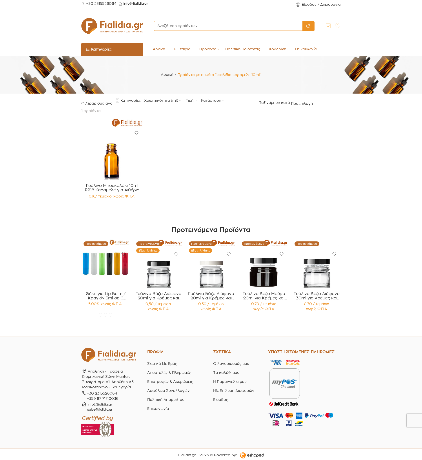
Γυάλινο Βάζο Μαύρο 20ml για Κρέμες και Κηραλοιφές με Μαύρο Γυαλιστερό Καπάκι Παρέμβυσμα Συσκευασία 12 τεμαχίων (264, 296)
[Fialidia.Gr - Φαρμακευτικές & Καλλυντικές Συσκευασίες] (112, 26)
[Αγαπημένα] (136, 133)
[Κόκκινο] (100, 315)
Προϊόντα (207, 49)
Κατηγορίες (130, 100)
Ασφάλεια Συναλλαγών (168, 391)
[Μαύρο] (111, 315)
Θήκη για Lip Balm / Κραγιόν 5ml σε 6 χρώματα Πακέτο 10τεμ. (106, 296)
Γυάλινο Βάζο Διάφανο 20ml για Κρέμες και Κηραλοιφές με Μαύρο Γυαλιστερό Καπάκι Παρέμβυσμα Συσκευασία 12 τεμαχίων (158, 296)
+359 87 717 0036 (102, 398)
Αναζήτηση (308, 26)
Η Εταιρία (182, 49)
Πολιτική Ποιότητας (242, 49)
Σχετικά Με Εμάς (162, 364)
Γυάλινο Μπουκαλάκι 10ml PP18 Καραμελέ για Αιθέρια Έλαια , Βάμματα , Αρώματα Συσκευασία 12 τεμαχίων (112, 187)
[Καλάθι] (328, 26)
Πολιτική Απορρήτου (165, 400)
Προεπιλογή (302, 103)
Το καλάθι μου (226, 373)
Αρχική (159, 49)
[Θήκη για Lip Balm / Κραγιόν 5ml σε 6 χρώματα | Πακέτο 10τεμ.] (105, 263)
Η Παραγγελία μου (230, 382)
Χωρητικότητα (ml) (161, 100)
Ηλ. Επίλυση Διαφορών (233, 391)
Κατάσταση (211, 100)
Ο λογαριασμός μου (231, 364)
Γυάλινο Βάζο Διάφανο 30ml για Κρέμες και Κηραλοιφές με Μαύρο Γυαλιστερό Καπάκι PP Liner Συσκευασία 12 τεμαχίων (317, 296)
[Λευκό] (105, 315)
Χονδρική (277, 49)
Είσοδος (220, 400)
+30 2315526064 (101, 3)
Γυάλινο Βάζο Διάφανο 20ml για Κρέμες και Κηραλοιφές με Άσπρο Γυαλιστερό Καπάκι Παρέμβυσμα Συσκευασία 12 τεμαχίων (211, 296)
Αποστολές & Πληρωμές (169, 373)
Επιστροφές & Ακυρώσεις (170, 382)
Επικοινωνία (306, 49)
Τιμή (189, 100)
